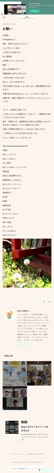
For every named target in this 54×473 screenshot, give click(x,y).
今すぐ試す (34, 11)
